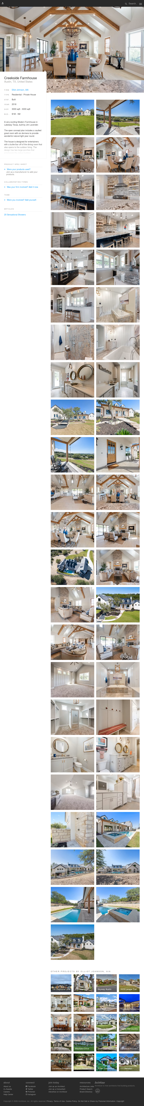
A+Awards (8, 1089)
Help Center (8, 1094)
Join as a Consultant (57, 1089)
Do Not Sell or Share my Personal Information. (97, 1101)
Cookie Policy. (71, 1101)
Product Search (86, 1089)
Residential (17, 94)
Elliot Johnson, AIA (20, 89)
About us (7, 1086)
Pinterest (31, 1091)
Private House (29, 94)
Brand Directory (86, 1091)
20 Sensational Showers (15, 214)
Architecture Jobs (87, 1086)
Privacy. (50, 1101)
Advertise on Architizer (58, 1091)
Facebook (31, 1086)
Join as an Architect (57, 1086)
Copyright (120, 1101)
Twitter (30, 1089)
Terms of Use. (59, 1101)
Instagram (31, 1094)
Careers (7, 1091)
